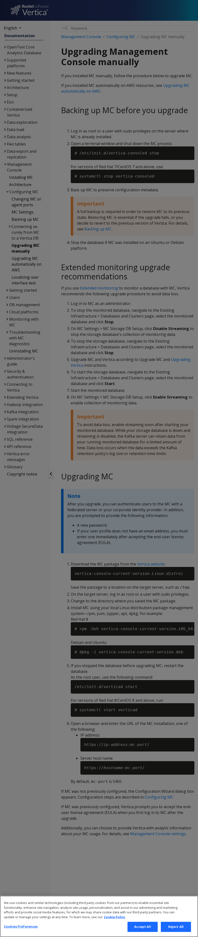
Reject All (176, 926)
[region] (99, 916)
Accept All (142, 926)
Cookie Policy (114, 917)
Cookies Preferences (21, 926)
